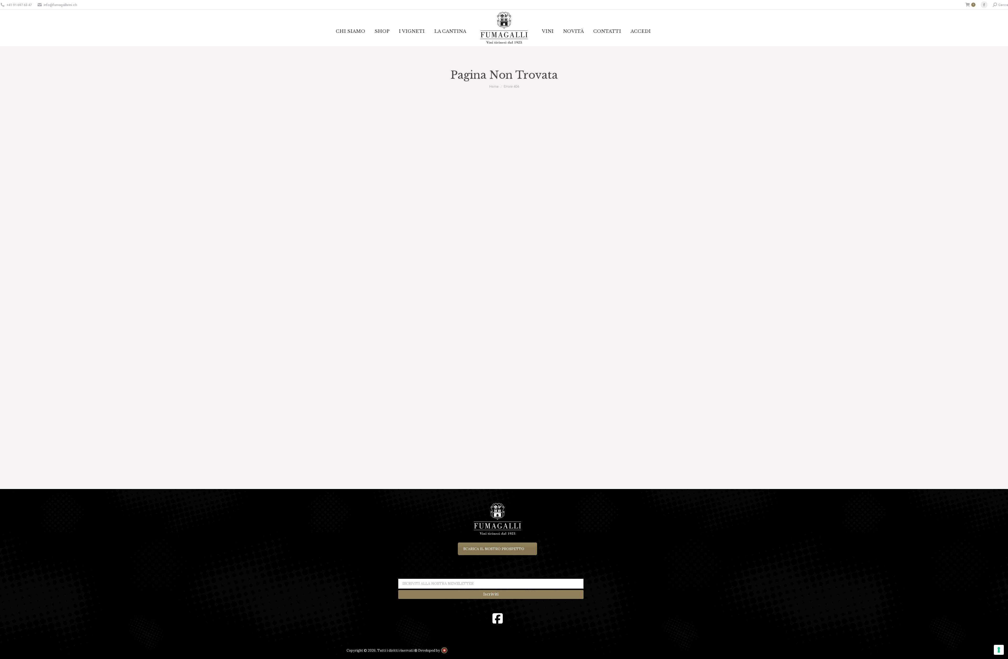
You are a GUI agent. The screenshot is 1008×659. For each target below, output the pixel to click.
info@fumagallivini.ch (60, 5)
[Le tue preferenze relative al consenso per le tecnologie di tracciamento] (999, 650)
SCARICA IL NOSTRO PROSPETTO (493, 548)
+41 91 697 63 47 (19, 5)
